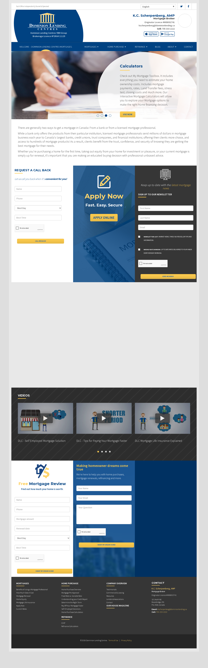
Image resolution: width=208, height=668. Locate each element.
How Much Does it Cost (25, 592)
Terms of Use (113, 640)
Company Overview (116, 583)
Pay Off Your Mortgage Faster (72, 605)
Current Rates (21, 609)
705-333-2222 (168, 28)
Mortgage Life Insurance (25, 602)
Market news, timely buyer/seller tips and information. (168, 238)
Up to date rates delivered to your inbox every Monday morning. (168, 251)
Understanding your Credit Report (74, 599)
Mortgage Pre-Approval (70, 592)
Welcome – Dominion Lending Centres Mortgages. (46, 46)
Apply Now (20, 605)
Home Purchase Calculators (72, 612)
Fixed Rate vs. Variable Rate (71, 596)
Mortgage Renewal (23, 596)
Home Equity (21, 599)
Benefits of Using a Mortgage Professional (32, 589)
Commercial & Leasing (115, 592)
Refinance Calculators (69, 626)
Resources (110, 596)
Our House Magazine (117, 605)
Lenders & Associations (115, 599)
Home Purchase (115, 46)
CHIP (63, 623)
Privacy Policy (126, 640)
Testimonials (111, 589)
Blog (157, 46)
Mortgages (90, 46)
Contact (188, 46)
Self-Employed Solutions (70, 609)
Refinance (140, 46)
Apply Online (104, 217)
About (171, 46)
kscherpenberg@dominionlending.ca (157, 25)
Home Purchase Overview (71, 589)
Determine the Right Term (71, 602)
